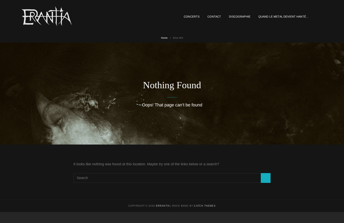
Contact (214, 16)
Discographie (239, 16)
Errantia (163, 205)
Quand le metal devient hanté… (283, 16)
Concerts (191, 16)
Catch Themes (204, 205)
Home (164, 38)
